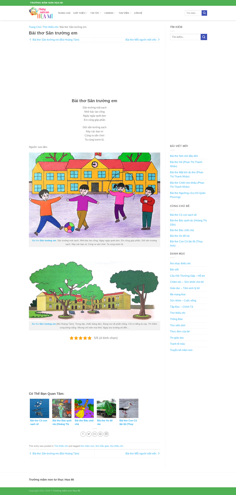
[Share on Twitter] (89, 434)
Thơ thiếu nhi (50, 27)
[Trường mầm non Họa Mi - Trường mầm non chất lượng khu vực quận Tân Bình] (41, 13)
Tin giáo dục (177, 337)
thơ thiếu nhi (116, 446)
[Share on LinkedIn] (106, 434)
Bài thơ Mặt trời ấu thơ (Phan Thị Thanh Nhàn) (186, 174)
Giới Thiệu (79, 13)
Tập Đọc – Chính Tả (181, 306)
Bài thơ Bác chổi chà (182, 230)
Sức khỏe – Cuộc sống (183, 300)
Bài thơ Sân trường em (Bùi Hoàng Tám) (55, 39)
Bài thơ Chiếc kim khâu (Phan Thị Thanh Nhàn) (187, 184)
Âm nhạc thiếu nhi (180, 263)
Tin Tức (94, 13)
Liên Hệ (138, 13)
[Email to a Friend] (94, 434)
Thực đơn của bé (180, 331)
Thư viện (123, 13)
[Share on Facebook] (83, 434)
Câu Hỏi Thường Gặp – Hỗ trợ (187, 275)
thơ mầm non (87, 446)
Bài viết (174, 269)
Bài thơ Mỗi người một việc (141, 39)
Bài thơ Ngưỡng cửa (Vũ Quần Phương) (187, 195)
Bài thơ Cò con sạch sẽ (183, 214)
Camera (109, 13)
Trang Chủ (64, 13)
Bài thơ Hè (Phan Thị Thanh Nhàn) (186, 164)
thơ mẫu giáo (102, 446)
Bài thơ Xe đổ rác (180, 236)
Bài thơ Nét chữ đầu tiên (184, 156)
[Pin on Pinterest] (100, 434)
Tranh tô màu (177, 343)
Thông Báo (176, 319)
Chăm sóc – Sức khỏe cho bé (187, 282)
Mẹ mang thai (177, 294)
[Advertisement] (94, 72)
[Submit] (204, 13)
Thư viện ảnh (177, 325)
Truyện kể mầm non (181, 350)
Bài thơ (44, 240)
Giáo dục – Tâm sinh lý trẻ (185, 288)
